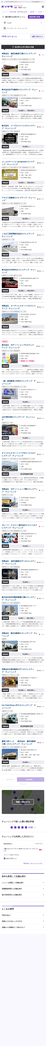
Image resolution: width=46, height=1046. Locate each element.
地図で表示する (37, 36)
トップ (4, 11)
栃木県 (32, 11)
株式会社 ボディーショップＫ (33, 863)
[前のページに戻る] (3, 16)
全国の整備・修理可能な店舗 (18, 11)
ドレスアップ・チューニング (17, 28)
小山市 (40, 11)
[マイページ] (43, 6)
